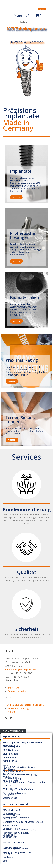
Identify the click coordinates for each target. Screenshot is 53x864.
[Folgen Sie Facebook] (7, 726)
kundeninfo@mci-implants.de (20, 669)
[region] (26, 60)
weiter (16, 197)
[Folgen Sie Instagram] (13, 726)
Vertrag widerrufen (13, 730)
